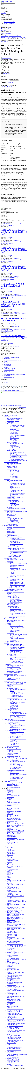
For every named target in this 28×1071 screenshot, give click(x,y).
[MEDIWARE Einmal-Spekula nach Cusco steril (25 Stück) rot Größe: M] (14, 261)
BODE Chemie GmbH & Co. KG (15, 826)
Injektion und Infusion (9, 510)
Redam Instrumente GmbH (13, 999)
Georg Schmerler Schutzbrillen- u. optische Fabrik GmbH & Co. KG (15, 899)
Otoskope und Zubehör (15, 428)
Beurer (8, 822)
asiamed (12, 473)
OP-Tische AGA (14, 742)
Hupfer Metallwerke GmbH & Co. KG (16, 928)
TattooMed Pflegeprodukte (13, 678)
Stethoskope (13, 436)
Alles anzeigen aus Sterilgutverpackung (15, 598)
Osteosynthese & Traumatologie (15, 589)
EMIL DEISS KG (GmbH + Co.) (15, 884)
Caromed (9, 845)
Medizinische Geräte (9, 681)
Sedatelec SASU (11, 1016)
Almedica (9, 798)
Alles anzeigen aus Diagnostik (17, 425)
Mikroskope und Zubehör (13, 500)
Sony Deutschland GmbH (13, 1031)
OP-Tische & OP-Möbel (13, 737)
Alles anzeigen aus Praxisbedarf (14, 418)
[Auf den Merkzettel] (1, 81)
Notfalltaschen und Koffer (16, 777)
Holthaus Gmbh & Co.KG (13, 921)
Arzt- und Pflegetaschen (13, 421)
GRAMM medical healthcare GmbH (16, 907)
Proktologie (13, 576)
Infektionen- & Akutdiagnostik (17, 493)
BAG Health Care (11, 816)
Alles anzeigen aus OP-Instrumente (18, 563)
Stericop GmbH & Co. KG (13, 1036)
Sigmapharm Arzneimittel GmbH (15, 1026)
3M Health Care (11, 791)
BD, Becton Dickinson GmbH (14, 819)
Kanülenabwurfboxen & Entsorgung (16, 522)
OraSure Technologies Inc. (13, 978)
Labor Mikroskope (14, 504)
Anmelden (8, 19)
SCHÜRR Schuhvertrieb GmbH (15, 1014)
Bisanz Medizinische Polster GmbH (15, 825)
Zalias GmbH (10, 1062)
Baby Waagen (13, 703)
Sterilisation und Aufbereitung (11, 590)
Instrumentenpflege (11, 594)
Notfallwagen (13, 780)
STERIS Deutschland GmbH (14, 1037)
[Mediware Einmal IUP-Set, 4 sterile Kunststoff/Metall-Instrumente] (14, 279)
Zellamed (9, 1064)
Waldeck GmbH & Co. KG (13, 1057)
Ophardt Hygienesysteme (13, 976)
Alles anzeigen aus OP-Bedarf (14, 644)
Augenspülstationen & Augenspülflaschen (15, 768)
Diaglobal (9, 862)
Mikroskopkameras (14, 505)
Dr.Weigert (9, 874)
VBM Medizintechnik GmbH (14, 1050)
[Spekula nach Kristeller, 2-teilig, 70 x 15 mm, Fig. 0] (14, 313)
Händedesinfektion (11, 529)
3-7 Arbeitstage (10, 82)
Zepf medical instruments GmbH (15, 1065)
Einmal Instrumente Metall (16, 582)
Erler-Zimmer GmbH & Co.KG (14, 887)
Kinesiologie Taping (12, 467)
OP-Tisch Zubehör (14, 743)
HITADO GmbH (11, 920)
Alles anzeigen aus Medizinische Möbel (16, 720)
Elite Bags (9, 883)
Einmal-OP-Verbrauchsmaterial (17, 652)
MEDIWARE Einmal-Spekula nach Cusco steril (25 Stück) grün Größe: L (14, 338)
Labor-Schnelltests (11, 488)
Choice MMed (10, 848)
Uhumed (9, 1045)
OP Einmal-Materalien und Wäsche (15, 645)
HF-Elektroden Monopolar (16, 696)
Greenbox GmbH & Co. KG (14, 908)
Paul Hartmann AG (11, 985)
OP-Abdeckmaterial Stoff (16, 660)
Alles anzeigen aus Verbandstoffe (15, 665)
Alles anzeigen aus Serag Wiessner (18, 634)
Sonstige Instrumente (12, 587)
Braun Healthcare (11, 835)
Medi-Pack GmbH (11, 951)
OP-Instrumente (11, 562)
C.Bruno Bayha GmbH (12, 842)
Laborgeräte (10, 507)
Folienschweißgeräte (12, 617)
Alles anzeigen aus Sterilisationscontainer (15, 608)
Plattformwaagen (14, 708)
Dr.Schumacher (10, 873)
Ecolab (8, 879)
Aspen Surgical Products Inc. (14, 811)
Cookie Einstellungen (9, 377)
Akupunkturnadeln (11, 469)
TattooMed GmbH (11, 1043)
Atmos (8, 812)
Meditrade (9, 956)
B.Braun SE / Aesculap (12, 815)
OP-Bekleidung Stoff (15, 661)
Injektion (9, 517)
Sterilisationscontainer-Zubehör (17, 616)
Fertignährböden (11, 498)
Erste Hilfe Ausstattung (12, 760)
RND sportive (10, 1003)
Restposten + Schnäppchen (10, 415)
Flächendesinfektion (12, 535)
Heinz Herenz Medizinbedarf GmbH (16, 914)
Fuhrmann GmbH (11, 897)
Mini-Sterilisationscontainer (16, 610)
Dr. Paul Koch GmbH (12, 869)
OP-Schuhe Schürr (11, 654)
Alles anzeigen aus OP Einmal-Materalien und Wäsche (17, 647)
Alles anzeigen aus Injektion (17, 518)
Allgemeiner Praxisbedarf (13, 419)
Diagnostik (9, 423)
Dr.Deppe (9, 870)
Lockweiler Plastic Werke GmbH (15, 944)
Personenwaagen (14, 705)
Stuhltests (12, 496)
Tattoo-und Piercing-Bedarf (10, 674)
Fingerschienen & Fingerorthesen (15, 668)
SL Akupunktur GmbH (12, 1027)
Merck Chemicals (11, 962)
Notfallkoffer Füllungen (16, 778)
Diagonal (9, 863)
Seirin (11, 474)
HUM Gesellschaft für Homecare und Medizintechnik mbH (16, 925)
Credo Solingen (11, 859)
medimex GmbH (11, 954)
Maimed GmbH (11, 948)
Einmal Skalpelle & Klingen (17, 583)
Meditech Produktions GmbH (14, 955)
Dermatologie (10, 422)
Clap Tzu (9, 849)
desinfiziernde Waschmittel (13, 556)
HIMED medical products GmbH (15, 918)
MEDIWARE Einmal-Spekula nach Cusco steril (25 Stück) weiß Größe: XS (14, 232)
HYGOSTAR (10, 930)
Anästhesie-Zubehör (12, 784)
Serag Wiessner (10, 633)
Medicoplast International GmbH (15, 952)
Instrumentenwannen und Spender (15, 548)
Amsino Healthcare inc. (12, 804)
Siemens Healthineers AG (13, 1024)
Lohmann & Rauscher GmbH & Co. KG (17, 945)
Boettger (9, 828)
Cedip (8, 846)
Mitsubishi (9, 966)
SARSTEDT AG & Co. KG (14, 1010)
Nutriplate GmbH (11, 973)
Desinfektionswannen (15, 555)
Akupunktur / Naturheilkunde (11, 462)
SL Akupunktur (14, 476)
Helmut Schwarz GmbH (13, 915)
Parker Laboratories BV (13, 983)
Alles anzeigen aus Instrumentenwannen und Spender (18, 550)
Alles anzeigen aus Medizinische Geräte (16, 682)
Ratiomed (9, 997)
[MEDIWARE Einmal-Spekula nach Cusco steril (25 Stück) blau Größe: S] (14, 243)
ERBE (8, 886)
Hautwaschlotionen (11, 531)
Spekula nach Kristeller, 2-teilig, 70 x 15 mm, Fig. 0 (13, 319)
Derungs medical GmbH (13, 860)
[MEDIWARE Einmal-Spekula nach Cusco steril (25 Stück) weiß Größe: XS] (14, 225)
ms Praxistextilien (11, 968)
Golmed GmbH (11, 905)
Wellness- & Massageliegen (16, 459)
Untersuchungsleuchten (12, 709)
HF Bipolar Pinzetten (15, 692)
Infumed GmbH (11, 931)
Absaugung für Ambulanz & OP (15, 684)
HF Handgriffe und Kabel (16, 693)
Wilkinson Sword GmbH (13, 1060)
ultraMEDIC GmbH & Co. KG (14, 1047)
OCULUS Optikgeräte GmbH (14, 975)
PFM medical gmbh (12, 989)
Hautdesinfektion (11, 532)
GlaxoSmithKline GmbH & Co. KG (16, 904)
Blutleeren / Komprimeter (13, 785)
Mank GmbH (10, 949)
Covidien (9, 856)
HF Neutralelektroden (15, 695)
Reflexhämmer (13, 439)
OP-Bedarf (6, 643)
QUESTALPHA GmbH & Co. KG (15, 996)
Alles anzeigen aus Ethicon (16, 626)
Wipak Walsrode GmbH (13, 1061)
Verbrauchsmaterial (11, 679)
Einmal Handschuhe (12, 442)
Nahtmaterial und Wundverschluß (12, 619)
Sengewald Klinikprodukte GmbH (15, 1019)
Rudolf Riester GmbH (12, 1006)
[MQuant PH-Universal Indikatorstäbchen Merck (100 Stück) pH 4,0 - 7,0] (14, 297)
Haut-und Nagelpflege (15, 456)
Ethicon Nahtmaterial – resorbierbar (15, 631)
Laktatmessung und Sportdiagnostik (15, 497)
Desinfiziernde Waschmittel (16, 662)
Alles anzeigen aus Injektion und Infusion (17, 511)
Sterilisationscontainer (12, 606)
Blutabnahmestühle (11, 514)
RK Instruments (11, 1002)
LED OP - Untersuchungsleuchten (18, 713)
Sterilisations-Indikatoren (13, 603)
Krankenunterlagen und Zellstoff (15, 751)
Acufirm (9, 794)
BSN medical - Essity (12, 838)
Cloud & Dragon (11, 853)
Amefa (8, 801)
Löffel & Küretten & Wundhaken (18, 569)
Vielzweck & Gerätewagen (16, 736)
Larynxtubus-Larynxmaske (13, 787)
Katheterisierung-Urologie (13, 756)
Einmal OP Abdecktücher (16, 650)
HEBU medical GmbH (12, 911)
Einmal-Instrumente (11, 578)
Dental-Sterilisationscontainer (17, 611)
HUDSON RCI (11, 922)
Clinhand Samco (11, 850)
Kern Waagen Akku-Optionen (17, 702)
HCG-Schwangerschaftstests (17, 494)
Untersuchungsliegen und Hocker (18, 729)
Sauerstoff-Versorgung (12, 753)
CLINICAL (10, 852)
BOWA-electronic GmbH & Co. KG (16, 832)
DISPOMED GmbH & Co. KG (15, 866)
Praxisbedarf (7, 416)
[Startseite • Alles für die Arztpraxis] (7, 1)
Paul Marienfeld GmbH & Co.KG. (15, 986)
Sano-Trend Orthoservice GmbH (15, 1009)
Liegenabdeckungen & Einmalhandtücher (17, 460)
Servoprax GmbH (11, 1021)
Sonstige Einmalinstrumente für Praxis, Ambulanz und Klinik (17, 585)
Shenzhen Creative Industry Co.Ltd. (16, 1023)
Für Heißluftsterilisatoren (16, 602)
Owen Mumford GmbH (13, 980)
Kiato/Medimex (11, 937)
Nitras (8, 971)
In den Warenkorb (14, 79)
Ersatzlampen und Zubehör (16, 717)
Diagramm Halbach (11, 864)
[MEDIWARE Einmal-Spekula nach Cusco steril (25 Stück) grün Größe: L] (14, 331)
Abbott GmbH (10, 792)
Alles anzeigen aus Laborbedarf (14, 480)
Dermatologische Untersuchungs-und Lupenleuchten (18, 715)
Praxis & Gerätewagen (12, 730)
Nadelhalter (13, 570)
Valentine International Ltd (13, 1048)
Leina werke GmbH (12, 942)
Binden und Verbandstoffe (13, 667)
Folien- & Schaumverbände (13, 669)
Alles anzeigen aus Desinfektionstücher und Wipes (17, 539)
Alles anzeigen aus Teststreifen (17, 483)
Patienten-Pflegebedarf (9, 747)
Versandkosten (6, 73)
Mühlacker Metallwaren (13, 969)
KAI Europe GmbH (12, 934)
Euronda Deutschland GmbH (14, 891)
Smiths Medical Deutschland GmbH (16, 1030)
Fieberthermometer (14, 438)
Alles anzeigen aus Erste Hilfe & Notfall (17, 758)
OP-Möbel (12, 744)
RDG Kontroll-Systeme (13, 604)
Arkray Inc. (10, 807)
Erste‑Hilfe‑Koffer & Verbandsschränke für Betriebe (17, 765)
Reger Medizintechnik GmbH (14, 1000)
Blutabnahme (10, 513)
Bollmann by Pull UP (12, 829)
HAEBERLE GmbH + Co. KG (15, 910)
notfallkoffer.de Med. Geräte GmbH (15, 972)
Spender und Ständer (12, 524)
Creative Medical (11, 857)
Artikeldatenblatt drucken (7, 86)
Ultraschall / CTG (14, 431)
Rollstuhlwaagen (14, 706)
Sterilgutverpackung (12, 596)
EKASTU (9, 881)
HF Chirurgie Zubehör (12, 688)
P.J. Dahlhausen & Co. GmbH (14, 982)
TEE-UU (9, 1044)
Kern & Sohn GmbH (12, 935)
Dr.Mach (9, 872)
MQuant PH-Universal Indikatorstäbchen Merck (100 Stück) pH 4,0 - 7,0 (13, 304)
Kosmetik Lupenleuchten (16, 457)
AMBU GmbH (10, 799)
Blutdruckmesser (14, 433)
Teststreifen (9, 481)
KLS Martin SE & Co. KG (13, 941)
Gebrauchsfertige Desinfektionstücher (15, 541)
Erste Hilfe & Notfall (9, 757)
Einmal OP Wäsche (15, 651)
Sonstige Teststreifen (15, 487)
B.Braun (9, 623)
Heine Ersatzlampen (15, 440)
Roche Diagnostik (11, 1004)
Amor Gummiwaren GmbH (14, 802)
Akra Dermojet (10, 797)
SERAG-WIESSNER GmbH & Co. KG (17, 1020)
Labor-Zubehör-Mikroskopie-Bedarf (16, 508)
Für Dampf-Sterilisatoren (16, 600)
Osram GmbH (10, 979)
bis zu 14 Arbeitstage (11, 323)
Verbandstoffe (7, 664)
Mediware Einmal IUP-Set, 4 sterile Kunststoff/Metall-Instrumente (12, 286)
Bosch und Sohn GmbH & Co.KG (15, 831)
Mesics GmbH (10, 965)
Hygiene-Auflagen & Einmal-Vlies (18, 455)
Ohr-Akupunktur (14, 477)
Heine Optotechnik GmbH (13, 913)
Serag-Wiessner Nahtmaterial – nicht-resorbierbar (17, 636)
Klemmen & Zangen (15, 568)
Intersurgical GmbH (12, 932)
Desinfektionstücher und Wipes (14, 537)
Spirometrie (13, 429)
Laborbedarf (7, 479)
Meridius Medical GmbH (13, 963)
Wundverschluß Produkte (13, 641)
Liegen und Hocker (11, 723)
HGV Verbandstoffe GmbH (14, 917)
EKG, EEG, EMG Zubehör (17, 426)
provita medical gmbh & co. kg (14, 995)
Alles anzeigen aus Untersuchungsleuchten (15, 711)
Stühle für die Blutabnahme (13, 722)
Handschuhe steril (14, 446)
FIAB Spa (9, 893)
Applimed (9, 805)
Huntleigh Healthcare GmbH (14, 927)
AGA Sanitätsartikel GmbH (13, 795)
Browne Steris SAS (11, 836)
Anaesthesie (7, 781)
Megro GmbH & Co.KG (13, 958)
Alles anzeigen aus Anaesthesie (14, 782)
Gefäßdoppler (10, 685)
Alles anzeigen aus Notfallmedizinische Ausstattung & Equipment (18, 774)
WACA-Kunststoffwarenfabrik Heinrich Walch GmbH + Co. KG (17, 1055)
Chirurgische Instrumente (10, 558)
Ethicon (9, 624)
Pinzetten (12, 572)
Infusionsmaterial (11, 515)
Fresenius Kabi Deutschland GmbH (15, 896)
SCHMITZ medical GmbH (13, 1011)
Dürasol (9, 877)
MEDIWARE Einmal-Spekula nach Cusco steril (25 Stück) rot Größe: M (13, 268)
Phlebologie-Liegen (15, 727)
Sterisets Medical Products (13, 1038)
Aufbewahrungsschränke (13, 746)
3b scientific (10, 790)
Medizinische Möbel (9, 719)
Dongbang (9, 867)
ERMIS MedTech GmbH (13, 889)
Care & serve (10, 843)
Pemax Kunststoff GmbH (13, 987)
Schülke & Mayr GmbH (13, 1013)
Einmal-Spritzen (14, 521)
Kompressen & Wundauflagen (14, 671)
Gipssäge (9, 686)
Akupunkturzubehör (12, 466)
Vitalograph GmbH (11, 1051)
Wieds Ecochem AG (12, 1058)
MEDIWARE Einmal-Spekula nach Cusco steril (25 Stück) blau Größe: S (14, 250)
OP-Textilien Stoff (11, 655)
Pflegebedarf (10, 754)
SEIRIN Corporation (12, 1017)
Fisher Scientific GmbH (13, 894)
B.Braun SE (10, 814)
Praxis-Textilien (11, 449)
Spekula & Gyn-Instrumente (17, 575)
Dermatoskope (13, 432)
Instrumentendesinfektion (13, 546)
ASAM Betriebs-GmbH (13, 808)
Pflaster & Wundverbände (13, 672)
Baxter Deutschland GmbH (13, 818)
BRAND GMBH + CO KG (14, 833)
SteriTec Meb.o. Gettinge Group (15, 1040)
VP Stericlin (10, 1052)
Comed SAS (10, 855)
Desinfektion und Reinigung (11, 525)
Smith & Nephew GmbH (13, 1028)
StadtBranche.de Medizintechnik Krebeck (11, 405)
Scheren (12, 573)
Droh (8, 876)
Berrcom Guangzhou (12, 821)
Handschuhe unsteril (15, 447)
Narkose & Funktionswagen (17, 734)
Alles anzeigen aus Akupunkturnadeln (14, 471)
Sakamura (9, 1007)
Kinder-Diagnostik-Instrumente (17, 435)
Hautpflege (9, 534)
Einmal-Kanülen (14, 520)
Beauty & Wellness (11, 450)
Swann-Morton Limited (12, 1041)
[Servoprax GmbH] (6, 58)
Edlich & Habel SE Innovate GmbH (16, 880)
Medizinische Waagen (12, 698)
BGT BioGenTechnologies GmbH (15, 823)
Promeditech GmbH (12, 993)
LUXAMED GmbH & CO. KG (15, 946)
